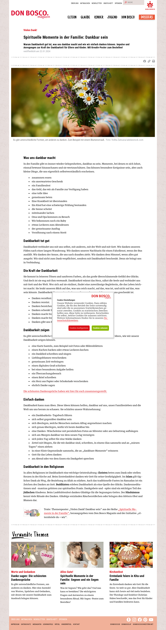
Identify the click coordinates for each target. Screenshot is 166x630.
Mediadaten (37, 624)
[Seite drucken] (153, 61)
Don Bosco (128, 18)
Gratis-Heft (108, 3)
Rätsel (57, 624)
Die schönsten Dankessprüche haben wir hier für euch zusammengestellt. (65, 391)
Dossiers (147, 17)
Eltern (72, 18)
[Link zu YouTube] (151, 619)
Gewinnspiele (48, 624)
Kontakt (76, 624)
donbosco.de (115, 624)
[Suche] (125, 2)
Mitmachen (85, 3)
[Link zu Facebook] (140, 619)
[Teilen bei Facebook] (144, 61)
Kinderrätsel (66, 624)
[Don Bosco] (150, 5)
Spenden (118, 3)
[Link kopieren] (148, 61)
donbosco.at (126, 624)
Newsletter (97, 3)
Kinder (98, 18)
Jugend (112, 18)
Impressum (15, 624)
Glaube (85, 18)
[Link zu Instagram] (134, 619)
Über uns (74, 3)
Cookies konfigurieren (79, 328)
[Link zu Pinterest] (145, 619)
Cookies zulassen (100, 328)
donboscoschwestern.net (143, 624)
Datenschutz (26, 624)
